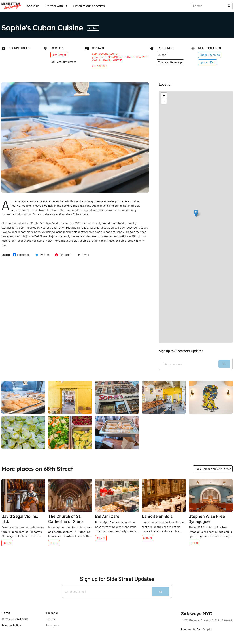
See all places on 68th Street (213, 468)
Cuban (162, 54)
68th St (7, 543)
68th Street (59, 54)
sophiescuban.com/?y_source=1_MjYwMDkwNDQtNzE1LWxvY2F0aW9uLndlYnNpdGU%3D (120, 57)
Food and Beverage (170, 62)
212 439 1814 (99, 66)
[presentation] (210, 6)
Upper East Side (209, 54)
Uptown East (207, 62)
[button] (196, 213)
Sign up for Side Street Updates (117, 579)
